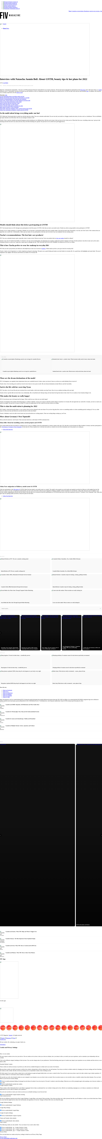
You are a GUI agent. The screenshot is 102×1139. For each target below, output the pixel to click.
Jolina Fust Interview (8, 496)
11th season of (5, 427)
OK (1, 1044)
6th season (82, 89)
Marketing (8, 1038)
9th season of (17, 489)
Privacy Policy (3, 1137)
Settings (4, 1044)
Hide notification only (12, 1138)
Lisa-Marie (5, 82)
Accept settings (3, 1138)
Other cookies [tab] (3, 1122)
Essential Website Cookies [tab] (6, 1064)
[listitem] (3, 1028)
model (100, 89)
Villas (14, 1038)
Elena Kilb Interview (8, 429)
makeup (44, 248)
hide (6, 95)
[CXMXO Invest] (16, 1038)
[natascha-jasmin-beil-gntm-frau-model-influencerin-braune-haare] (45, 75)
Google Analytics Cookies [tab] (6, 1085)
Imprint (10, 1035)
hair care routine (60, 238)
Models (3, 1038)
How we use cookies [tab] (5, 1053)
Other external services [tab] (5, 1096)
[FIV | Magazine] (10, 18)
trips (87, 91)
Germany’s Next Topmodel (15, 427)
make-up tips (19, 92)
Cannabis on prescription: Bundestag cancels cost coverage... (77, 11)
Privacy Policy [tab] (3, 1131)
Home (1, 85)
